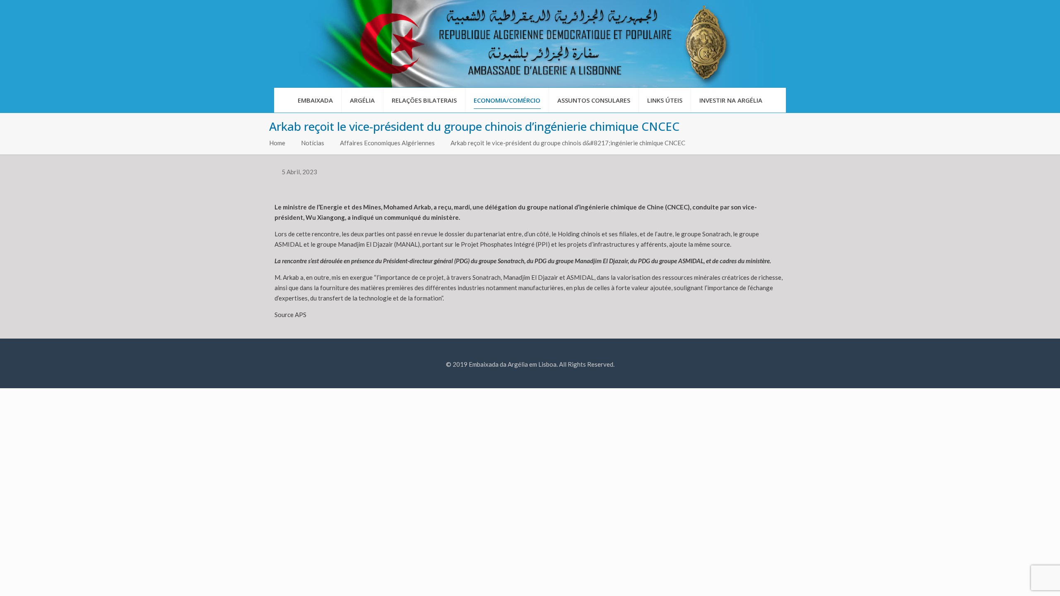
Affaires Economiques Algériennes (387, 143)
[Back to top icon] (1020, 579)
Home (277, 143)
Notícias (312, 143)
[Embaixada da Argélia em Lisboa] (530, 43)
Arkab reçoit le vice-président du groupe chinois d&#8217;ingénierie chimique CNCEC (567, 143)
